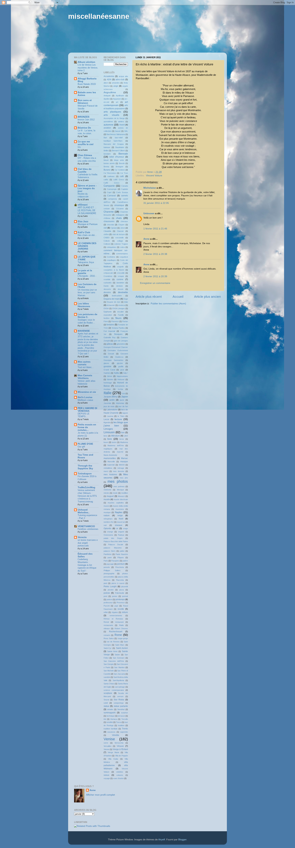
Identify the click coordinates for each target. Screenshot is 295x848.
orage (125, 528)
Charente (109, 211)
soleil (106, 703)
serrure (120, 696)
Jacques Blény (110, 396)
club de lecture (118, 234)
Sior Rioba (119, 699)
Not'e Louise (85, 397)
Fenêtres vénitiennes (88, 529)
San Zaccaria (119, 674)
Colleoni (107, 244)
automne (108, 124)
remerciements (116, 615)
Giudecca (119, 357)
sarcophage (120, 687)
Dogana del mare (112, 299)
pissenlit (124, 586)
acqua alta (123, 76)
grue (122, 370)
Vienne (106, 749)
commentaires (122, 254)
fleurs (118, 318)
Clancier (120, 231)
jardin (112, 400)
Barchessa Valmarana (116, 134)
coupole (120, 267)
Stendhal (120, 709)
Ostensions (108, 535)
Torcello (124, 719)
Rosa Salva (109, 638)
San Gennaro (118, 658)
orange (110, 532)
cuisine (120, 279)
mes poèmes (119, 486)
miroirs (106, 493)
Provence (121, 603)
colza (122, 247)
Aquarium (117, 99)
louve (106, 442)
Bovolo (122, 163)
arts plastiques (112, 111)
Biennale (123, 153)
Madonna (124, 442)
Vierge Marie (113, 752)
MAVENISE (84, 331)
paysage (110, 564)
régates (115, 612)
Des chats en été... (87, 235)
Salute (117, 655)
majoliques (108, 449)
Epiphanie (108, 312)
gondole (107, 366)
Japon (124, 396)
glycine (120, 363)
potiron (109, 599)
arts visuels (111, 115)
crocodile (121, 273)
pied (105, 583)
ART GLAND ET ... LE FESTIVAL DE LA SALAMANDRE (87, 210)
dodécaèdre (117, 296)
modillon (124, 493)
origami (121, 532)
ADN (109, 79)
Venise (109, 739)
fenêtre (106, 318)
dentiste (119, 286)
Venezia (82, 537)
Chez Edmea (85, 155)
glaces (106, 363)
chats (119, 218)
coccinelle (119, 238)
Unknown (148, 213)
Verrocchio (119, 743)
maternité (111, 465)
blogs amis (119, 160)
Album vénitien (86, 62)
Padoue (121, 535)
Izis (123, 393)
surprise (124, 713)
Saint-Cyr (107, 648)
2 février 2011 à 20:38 (155, 254)
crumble (107, 279)
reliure (125, 612)
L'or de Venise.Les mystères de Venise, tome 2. (88, 67)
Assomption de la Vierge (114, 118)
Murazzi (121, 496)
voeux (106, 775)
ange (115, 86)
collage (120, 241)
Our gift (81, 446)
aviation (107, 128)
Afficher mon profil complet (100, 795)
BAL (126, 131)
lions (105, 436)
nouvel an (121, 522)
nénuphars (108, 519)
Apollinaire (120, 96)
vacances (111, 732)
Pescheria (119, 567)
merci (106, 471)
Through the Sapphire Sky (85, 467)
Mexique (120, 490)
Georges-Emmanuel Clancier (116, 347)
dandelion (120, 283)
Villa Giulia (113, 759)
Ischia (120, 389)
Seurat (106, 700)
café (122, 176)
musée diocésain (121, 499)
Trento (125, 728)
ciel (105, 228)
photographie (109, 574)
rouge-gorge (123, 638)
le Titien (121, 416)
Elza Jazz (83, 221)
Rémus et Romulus (113, 619)
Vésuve (120, 746)
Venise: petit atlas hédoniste (86, 382)
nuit (105, 525)
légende (107, 422)
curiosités (108, 283)
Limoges (108, 429)
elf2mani (83, 204)
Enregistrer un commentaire (155, 283)
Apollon (107, 99)
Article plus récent (149, 296)
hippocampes (122, 376)
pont (105, 596)
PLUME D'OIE (85, 444)
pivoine (111, 590)
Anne (146, 239)
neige (120, 515)
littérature (115, 436)
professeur (108, 603)
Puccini (107, 606)
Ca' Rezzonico (110, 173)
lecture (118, 419)
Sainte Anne (112, 651)
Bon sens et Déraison (85, 101)
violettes (119, 772)
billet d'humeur (116, 157)
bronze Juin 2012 (86, 119)
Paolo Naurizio (122, 554)
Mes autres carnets (84, 363)
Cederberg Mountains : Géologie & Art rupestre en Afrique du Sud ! (87, 565)
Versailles (107, 746)
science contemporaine (114, 690)
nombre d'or (109, 522)
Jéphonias (120, 403)
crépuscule (108, 273)
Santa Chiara (109, 684)
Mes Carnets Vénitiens (85, 376)
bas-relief (119, 138)
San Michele (109, 671)
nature (107, 515)
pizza (121, 590)
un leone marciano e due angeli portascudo (88, 543)
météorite (107, 490)
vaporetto (124, 732)
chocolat (110, 225)
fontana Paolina (118, 328)
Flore (106, 321)
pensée (107, 567)
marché (120, 452)
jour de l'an (123, 406)
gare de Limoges (121, 341)
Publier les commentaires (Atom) (168, 303)
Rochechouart (115, 631)
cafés (106, 180)
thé (105, 719)
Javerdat (107, 403)
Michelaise (149, 188)
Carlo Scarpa (122, 192)
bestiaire (107, 154)
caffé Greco (118, 180)
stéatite (110, 709)
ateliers (121, 122)
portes (114, 596)
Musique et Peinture (87, 224)
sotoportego (119, 703)
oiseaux (118, 525)
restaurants (108, 625)
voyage (107, 778)
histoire (110, 379)
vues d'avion (118, 778)
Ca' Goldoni (120, 170)
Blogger (182, 839)
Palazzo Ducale (115, 544)
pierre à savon (117, 583)
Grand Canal (109, 370)
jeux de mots (109, 406)
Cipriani (114, 228)
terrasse (121, 716)
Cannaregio (112, 189)
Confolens (111, 257)
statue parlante (121, 706)
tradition (121, 725)
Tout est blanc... (86, 367)
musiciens (120, 509)
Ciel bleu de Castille (85, 170)
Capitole (124, 189)
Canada (124, 186)
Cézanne (120, 209)
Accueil (178, 296)
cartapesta (112, 199)
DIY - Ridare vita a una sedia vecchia (87, 159)
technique (111, 716)
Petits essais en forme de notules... (87, 427)
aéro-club (120, 79)
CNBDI (106, 238)
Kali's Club (84, 232)
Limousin (109, 432)
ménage (120, 468)
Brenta (106, 167)
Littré (126, 436)
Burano (107, 170)
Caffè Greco (112, 183)
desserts (107, 289)
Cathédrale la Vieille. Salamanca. (88, 176)
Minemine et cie (87, 392)
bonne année (109, 163)
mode (115, 493)
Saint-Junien (122, 648)
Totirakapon (85, 473)
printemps (120, 599)
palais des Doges (113, 538)
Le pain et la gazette (85, 271)
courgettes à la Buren (114, 270)
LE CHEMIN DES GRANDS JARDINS (87, 246)
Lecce (106, 419)
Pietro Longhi (110, 586)
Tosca (118, 722)
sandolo (107, 677)
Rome (118, 634)
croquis (121, 276)
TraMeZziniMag (86, 487)
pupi (116, 606)
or (117, 528)
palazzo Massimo (113, 548)
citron (122, 228)
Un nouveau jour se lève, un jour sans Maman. (87, 292)
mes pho (124, 478)
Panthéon (107, 554)
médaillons (108, 468)
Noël (121, 519)
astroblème (108, 122)
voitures (119, 775)
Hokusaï (120, 379)
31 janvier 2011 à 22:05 (156, 203)
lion (123, 432)
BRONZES (83, 117)
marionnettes (110, 458)
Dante (106, 286)
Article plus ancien (207, 296)
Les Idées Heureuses (84, 305)
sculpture (108, 693)
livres (122, 439)
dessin (120, 289)
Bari (105, 138)
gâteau (110, 344)
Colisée (107, 241)
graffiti (120, 366)
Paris (106, 561)
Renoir (106, 622)
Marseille (111, 462)
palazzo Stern (110, 551)
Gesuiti (111, 354)
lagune (125, 413)
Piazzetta (120, 580)
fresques (118, 334)
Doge (125, 299)
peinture (121, 564)
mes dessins (118, 471)
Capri (109, 192)
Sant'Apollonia (118, 680)
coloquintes (111, 247)
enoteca (121, 305)
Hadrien (107, 373)
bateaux (107, 147)
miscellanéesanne (98, 16)
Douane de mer (113, 302)
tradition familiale (111, 729)
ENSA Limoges (118, 308)
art (117, 102)
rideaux (107, 628)
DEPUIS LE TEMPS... (83, 415)
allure (106, 83)
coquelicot (124, 257)
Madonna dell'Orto (116, 445)
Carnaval (111, 195)
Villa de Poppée (121, 756)
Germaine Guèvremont (118, 350)
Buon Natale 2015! (87, 84)
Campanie (109, 186)
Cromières (108, 276)
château (107, 218)
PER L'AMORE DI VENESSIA (87, 409)
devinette (123, 292)
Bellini (106, 151)
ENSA (106, 308)
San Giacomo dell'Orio (114, 661)
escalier (120, 312)
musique (107, 512)
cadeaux (111, 176)
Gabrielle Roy (110, 337)
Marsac (124, 458)
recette (121, 609)
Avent (122, 125)
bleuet (106, 160)
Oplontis (107, 528)
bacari (117, 131)
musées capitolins (116, 503)
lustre (114, 442)
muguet (110, 496)
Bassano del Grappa (114, 144)
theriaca (113, 719)
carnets (124, 195)
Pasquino (115, 561)
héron (109, 376)
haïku (116, 373)
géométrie (121, 344)
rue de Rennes (113, 642)
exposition (108, 315)
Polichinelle (119, 593)
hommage (108, 383)
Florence (115, 321)
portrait (125, 596)
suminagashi (110, 712)
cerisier (107, 209)
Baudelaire (119, 147)
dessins (107, 292)
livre (109, 439)
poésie (107, 593)
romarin (107, 635)
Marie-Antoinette (110, 455)
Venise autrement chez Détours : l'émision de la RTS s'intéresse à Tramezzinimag (87, 496)
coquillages (111, 260)
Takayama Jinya (86, 262)
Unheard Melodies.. (84, 511)
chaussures (109, 221)
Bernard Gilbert (118, 151)
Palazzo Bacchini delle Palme (116, 541)
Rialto (121, 625)
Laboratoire (112, 409)
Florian (125, 321)
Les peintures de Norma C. (87, 315)
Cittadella (107, 231)
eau (126, 302)
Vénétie (115, 735)
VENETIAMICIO (86, 526)
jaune (122, 400)
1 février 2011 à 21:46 (155, 228)
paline (122, 551)
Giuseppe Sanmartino (113, 360)
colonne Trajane (121, 244)
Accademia (109, 76)
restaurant (119, 622)
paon (110, 557)
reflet (106, 612)
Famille (121, 315)
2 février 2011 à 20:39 (155, 276)
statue (106, 706)
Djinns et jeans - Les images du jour (87, 188)
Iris (79, 147)
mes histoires (110, 474)
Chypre (121, 225)
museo (106, 506)
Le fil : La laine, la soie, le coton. (86, 132)
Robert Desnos (121, 628)
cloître (106, 234)
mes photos (118, 481)
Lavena (110, 416)
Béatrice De (84, 127)
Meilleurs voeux (85, 400)
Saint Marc (120, 645)
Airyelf (161, 839)
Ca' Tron (124, 173)
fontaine (110, 324)
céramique (119, 205)
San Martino (119, 667)
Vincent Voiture (154, 175)
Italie (107, 393)
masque (124, 461)
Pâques (120, 557)
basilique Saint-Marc (113, 141)
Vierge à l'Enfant (120, 749)
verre (106, 743)
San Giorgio (108, 664)
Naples (118, 512)
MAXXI (122, 465)
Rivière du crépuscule (83, 195)
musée (107, 499)
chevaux (124, 221)
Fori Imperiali (109, 331)
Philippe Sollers (112, 570)
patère (125, 561)
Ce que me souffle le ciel (85, 143)
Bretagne (119, 167)
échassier (111, 305)
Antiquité (107, 96)
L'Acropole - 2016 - (87, 276)
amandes (116, 83)
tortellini (110, 722)
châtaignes (120, 215)
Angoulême (110, 92)
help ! (125, 373)
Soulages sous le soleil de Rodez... (86, 321)
